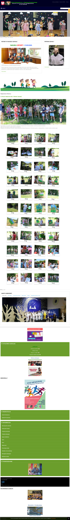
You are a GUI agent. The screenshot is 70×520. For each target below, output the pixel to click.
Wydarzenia (4, 445)
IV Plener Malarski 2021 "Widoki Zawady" (11, 96)
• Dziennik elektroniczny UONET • (34, 329)
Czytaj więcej (3, 71)
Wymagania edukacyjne (7, 453)
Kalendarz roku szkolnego (7, 450)
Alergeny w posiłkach (34, 352)
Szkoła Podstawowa (6, 414)
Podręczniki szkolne (6, 428)
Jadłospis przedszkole (34, 348)
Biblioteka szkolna (6, 456)
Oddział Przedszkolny (6, 417)
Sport (3, 439)
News (3, 442)
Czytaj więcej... (53, 518)
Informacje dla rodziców (7, 425)
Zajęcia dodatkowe (6, 436)
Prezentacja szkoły (6, 448)
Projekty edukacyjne (6, 434)
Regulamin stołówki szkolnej (34, 354)
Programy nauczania (6, 431)
